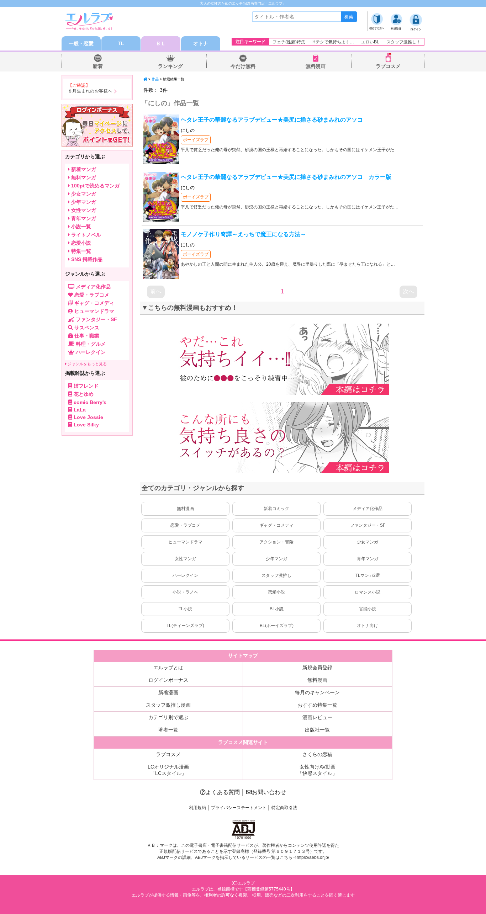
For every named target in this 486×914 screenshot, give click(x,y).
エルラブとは (168, 667)
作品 (155, 79)
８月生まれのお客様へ (90, 91)
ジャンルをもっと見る (87, 364)
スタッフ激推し (276, 575)
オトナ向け (367, 625)
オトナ (200, 43)
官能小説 (367, 608)
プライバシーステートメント (238, 807)
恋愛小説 (276, 592)
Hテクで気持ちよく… (333, 41)
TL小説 (185, 608)
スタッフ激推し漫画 (168, 705)
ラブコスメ (388, 66)
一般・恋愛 (81, 43)
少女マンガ (367, 542)
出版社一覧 (317, 730)
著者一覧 (168, 730)
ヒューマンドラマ (185, 542)
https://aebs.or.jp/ (313, 857)
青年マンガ (367, 558)
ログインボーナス (168, 680)
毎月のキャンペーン (317, 692)
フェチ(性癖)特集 (289, 41)
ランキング (170, 66)
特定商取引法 (284, 807)
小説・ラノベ (185, 592)
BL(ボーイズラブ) (277, 625)
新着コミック (276, 508)
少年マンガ (276, 558)
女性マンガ (185, 558)
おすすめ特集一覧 (317, 705)
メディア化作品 (367, 508)
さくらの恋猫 (317, 754)
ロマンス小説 (367, 592)
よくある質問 (223, 792)
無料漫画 (316, 66)
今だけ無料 (243, 66)
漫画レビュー (317, 717)
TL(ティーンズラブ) (185, 625)
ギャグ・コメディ (276, 525)
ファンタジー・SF (367, 525)
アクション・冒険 (276, 542)
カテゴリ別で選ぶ (168, 717)
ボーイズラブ (195, 139)
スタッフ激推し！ (403, 41)
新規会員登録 (317, 667)
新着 (98, 66)
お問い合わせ (269, 792)
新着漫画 (168, 692)
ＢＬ (161, 43)
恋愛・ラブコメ (185, 525)
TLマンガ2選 (367, 575)
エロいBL (370, 41)
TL (121, 43)
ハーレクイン (185, 575)
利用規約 (197, 807)
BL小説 (277, 608)
